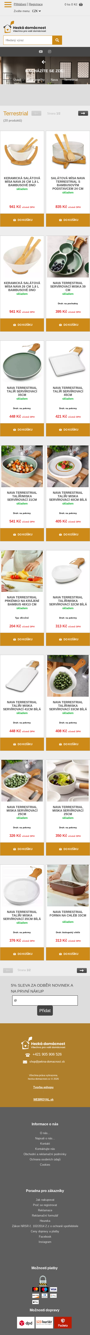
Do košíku (25, 220)
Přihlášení (20, 4)
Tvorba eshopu (43, 1087)
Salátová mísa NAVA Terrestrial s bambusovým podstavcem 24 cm (68, 183)
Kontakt (45, 1143)
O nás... (45, 1133)
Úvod (17, 79)
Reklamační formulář (45, 1215)
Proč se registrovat (45, 1205)
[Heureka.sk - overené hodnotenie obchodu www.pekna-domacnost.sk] (76, 40)
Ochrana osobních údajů (45, 1159)
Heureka (45, 1220)
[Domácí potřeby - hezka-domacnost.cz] (32, 26)
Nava (54, 79)
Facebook (45, 1236)
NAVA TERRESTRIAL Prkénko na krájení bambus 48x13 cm (22, 601)
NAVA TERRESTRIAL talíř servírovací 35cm (22, 391)
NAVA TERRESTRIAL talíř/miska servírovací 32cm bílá (68, 601)
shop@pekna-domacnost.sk (47, 1061)
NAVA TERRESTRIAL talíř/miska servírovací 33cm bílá (68, 705)
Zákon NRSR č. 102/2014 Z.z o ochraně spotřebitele (45, 1226)
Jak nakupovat (45, 1199)
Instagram (45, 1242)
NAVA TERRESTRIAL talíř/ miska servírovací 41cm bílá (22, 705)
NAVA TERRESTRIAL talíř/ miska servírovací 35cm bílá (22, 915)
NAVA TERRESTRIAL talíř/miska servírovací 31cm (22, 496)
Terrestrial (71, 79)
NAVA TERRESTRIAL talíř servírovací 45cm (68, 391)
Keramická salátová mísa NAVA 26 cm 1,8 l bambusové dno (22, 181)
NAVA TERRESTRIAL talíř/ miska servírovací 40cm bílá (68, 496)
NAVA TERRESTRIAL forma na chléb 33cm (68, 913)
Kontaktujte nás (45, 1149)
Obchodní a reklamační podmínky (45, 1154)
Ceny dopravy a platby (45, 1231)
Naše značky (36, 79)
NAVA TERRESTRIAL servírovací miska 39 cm (68, 286)
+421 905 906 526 (47, 1054)
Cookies (45, 1164)
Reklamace (45, 1210)
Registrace (36, 4)
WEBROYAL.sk (43, 1099)
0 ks (68, 4)
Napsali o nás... (45, 1138)
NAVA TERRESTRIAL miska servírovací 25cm (22, 810)
